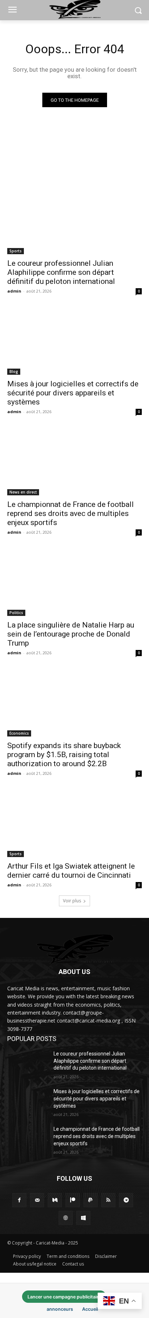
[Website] (66, 1218)
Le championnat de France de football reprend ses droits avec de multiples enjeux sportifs (70, 513)
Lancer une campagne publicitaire (64, 1297)
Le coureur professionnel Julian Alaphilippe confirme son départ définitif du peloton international (61, 272)
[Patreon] (72, 1200)
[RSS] (108, 1200)
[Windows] (83, 1218)
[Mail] (37, 1200)
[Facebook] (19, 1200)
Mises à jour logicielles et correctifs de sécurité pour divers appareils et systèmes (73, 392)
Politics (16, 612)
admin (14, 291)
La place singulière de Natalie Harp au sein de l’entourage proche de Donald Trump (70, 634)
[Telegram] (126, 1200)
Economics (19, 733)
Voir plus (72, 901)
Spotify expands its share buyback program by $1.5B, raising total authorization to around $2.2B (64, 754)
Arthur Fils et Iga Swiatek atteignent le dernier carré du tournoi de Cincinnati (71, 871)
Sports (15, 250)
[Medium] (55, 1200)
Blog (13, 371)
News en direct (23, 492)
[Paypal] (91, 1200)
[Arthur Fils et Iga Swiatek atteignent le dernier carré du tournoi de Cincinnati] (74, 823)
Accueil (90, 1309)
